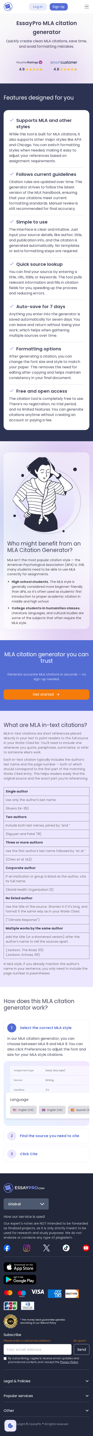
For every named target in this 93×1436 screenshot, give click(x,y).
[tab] (46, 1073)
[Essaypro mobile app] (20, 1280)
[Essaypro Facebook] (7, 1247)
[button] (86, 7)
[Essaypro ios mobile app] (20, 1267)
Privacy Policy (69, 1362)
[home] (8, 6)
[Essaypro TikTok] (66, 1247)
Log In (38, 6)
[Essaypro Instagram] (26, 1247)
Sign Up (59, 6)
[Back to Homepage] (24, 1188)
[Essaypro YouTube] (86, 1247)
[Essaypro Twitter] (46, 1247)
